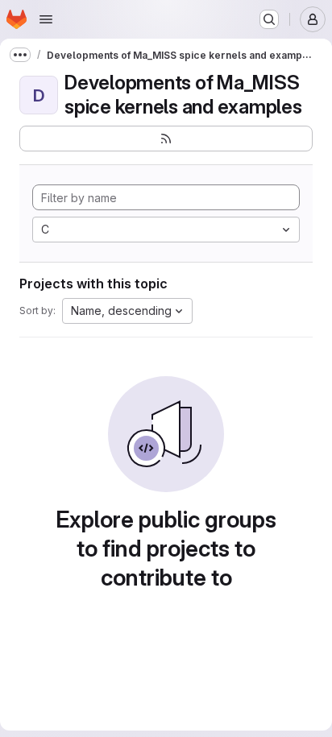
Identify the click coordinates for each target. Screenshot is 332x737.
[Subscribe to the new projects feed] (166, 138)
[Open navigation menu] (46, 19)
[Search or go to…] (269, 19)
